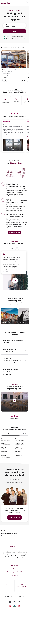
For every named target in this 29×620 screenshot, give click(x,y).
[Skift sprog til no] (19, 606)
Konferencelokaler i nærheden (10, 434)
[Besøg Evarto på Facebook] (10, 602)
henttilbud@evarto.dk (16, 482)
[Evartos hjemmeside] (5, 3)
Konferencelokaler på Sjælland (9, 533)
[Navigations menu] (26, 3)
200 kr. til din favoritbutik (18, 38)
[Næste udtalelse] (18, 248)
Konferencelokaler (13, 531)
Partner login (14, 575)
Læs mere (2, 137)
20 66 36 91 (16, 479)
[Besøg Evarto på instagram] (14, 602)
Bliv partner (14, 565)
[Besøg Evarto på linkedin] (19, 602)
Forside (3, 531)
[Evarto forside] (14, 546)
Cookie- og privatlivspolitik (14, 572)
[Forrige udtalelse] (15, 248)
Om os (14, 569)
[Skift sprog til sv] (14, 606)
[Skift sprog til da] (10, 606)
